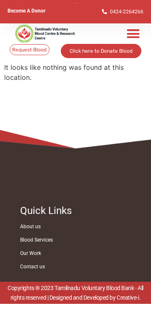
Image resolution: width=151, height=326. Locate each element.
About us (30, 226)
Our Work (30, 253)
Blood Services (36, 240)
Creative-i (128, 297)
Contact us (32, 267)
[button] (133, 33)
